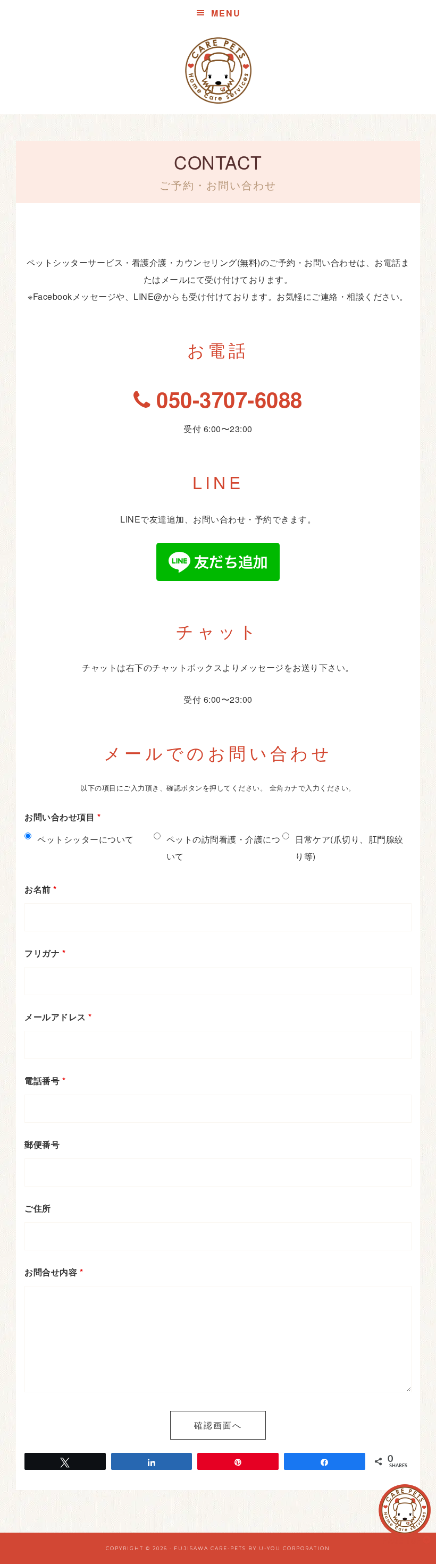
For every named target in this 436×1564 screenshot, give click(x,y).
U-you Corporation (294, 1548)
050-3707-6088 (226, 399)
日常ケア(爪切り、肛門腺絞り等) (349, 847)
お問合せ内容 (53, 1272)
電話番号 (44, 1080)
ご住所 (37, 1208)
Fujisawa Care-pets (210, 1548)
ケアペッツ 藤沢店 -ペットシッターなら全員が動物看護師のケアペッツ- (218, 70)
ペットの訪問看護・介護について (223, 847)
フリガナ (44, 953)
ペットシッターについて (85, 839)
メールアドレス (58, 1017)
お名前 (40, 889)
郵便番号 (42, 1144)
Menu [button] (226, 13)
